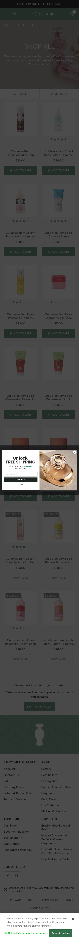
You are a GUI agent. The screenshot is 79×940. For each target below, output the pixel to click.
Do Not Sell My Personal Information (25, 933)
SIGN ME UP (21, 480)
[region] (39, 926)
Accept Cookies (60, 933)
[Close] (73, 919)
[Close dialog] (74, 452)
